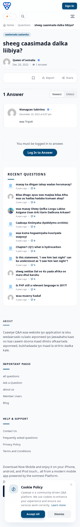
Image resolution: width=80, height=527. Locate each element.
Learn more (58, 505)
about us (8, 389)
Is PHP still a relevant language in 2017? (41, 285)
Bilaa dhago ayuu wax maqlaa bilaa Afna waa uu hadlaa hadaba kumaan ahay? (42, 196)
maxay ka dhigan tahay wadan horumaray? (44, 184)
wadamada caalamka (17, 34)
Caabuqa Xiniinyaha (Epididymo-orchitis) (42, 222)
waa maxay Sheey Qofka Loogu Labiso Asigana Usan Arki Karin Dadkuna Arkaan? (43, 210)
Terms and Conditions (17, 451)
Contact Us (10, 431)
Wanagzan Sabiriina (32, 109)
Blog (6, 403)
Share (69, 78)
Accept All (33, 514)
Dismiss (59, 514)
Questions (24, 25)
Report (50, 78)
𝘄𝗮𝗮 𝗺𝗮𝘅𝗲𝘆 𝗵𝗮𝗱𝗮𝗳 (28, 295)
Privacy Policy (12, 444)
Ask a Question (12, 382)
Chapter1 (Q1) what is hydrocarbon (38, 247)
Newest (57, 94)
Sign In (69, 6)
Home (10, 25)
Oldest (70, 94)
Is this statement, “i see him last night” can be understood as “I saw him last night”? (43, 259)
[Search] (22, 16)
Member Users (12, 396)
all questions (11, 376)
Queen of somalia (24, 60)
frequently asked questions (20, 437)
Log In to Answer (40, 153)
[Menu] (72, 16)
